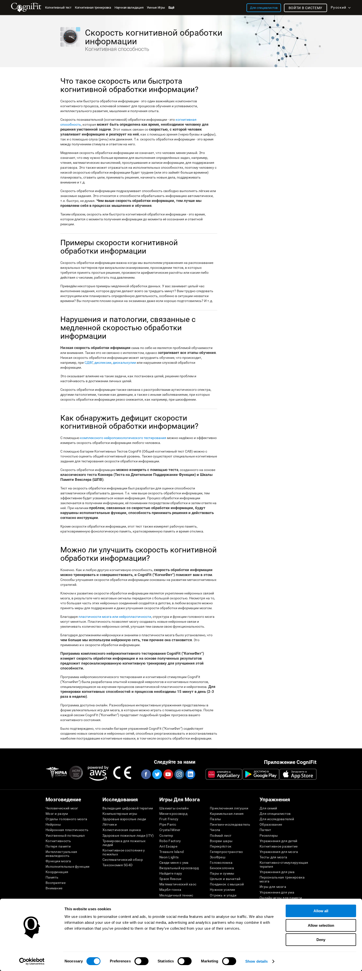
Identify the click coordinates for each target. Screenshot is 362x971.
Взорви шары (221, 841)
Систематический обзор (122, 860)
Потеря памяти (58, 846)
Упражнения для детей (278, 841)
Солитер (166, 835)
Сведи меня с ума (173, 863)
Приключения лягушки (229, 808)
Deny (320, 940)
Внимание (54, 888)
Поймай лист (220, 835)
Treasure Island (171, 852)
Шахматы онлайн (174, 808)
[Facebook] (146, 774)
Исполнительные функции (67, 866)
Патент (265, 830)
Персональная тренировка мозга (282, 879)
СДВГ (88, 362)
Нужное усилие (222, 890)
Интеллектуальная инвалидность (61, 854)
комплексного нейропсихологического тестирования (123, 438)
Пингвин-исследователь (230, 824)
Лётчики (109, 824)
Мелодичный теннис (176, 895)
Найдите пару (170, 873)
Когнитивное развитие (279, 846)
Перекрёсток (220, 846)
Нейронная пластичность (67, 830)
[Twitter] (157, 774)
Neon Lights (169, 857)
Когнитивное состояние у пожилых (123, 852)
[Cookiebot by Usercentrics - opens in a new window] (31, 961)
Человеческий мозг (62, 808)
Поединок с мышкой (227, 884)
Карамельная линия (227, 814)
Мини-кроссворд (173, 814)
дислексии (102, 362)
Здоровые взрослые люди (124, 819)
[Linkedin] (190, 774)
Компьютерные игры (119, 814)
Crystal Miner (170, 830)
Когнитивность (58, 841)
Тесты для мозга (273, 857)
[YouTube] (168, 774)
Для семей (268, 808)
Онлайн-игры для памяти (281, 898)
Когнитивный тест (58, 7)
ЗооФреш (217, 857)
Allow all (320, 911)
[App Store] (298, 774)
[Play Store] (261, 774)
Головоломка (221, 863)
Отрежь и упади (223, 895)
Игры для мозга (273, 887)
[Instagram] (179, 774)
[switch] (141, 961)
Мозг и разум (57, 814)
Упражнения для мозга (279, 852)
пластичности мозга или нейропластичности (115, 617)
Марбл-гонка (170, 890)
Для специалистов (275, 814)
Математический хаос (177, 884)
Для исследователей (277, 819)
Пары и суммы (222, 873)
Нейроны (53, 824)
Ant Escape (168, 846)
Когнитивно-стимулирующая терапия (284, 864)
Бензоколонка (222, 868)
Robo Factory (170, 841)
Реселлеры (269, 835)
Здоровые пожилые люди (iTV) (128, 835)
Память (52, 877)
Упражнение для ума (277, 892)
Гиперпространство (226, 852)
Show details (256, 961)
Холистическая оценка (121, 830)
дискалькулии (124, 362)
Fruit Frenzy (168, 819)
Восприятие (56, 883)
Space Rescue (170, 879)
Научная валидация (129, 7)
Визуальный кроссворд (179, 868)
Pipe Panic (167, 824)
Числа (215, 830)
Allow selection (321, 925)
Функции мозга (58, 861)
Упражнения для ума (277, 872)
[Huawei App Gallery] (224, 774)
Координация (57, 872)
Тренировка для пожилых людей (124, 843)
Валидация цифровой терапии (127, 808)
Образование (271, 824)
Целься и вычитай (225, 879)
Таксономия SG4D (117, 865)
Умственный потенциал (65, 835)
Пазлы (215, 819)
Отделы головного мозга (66, 819)
